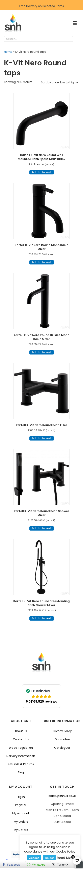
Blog (21, 772)
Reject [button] (49, 858)
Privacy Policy (62, 731)
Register (20, 805)
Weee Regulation (21, 748)
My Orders (21, 822)
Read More (65, 858)
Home (8, 52)
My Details (21, 830)
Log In (21, 797)
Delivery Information (20, 756)
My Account (20, 813)
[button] (77, 39)
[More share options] (79, 864)
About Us (21, 731)
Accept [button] (34, 858)
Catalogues (62, 748)
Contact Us (21, 739)
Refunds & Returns (21, 764)
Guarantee (62, 739)
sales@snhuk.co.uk (62, 796)
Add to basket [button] (41, 172)
